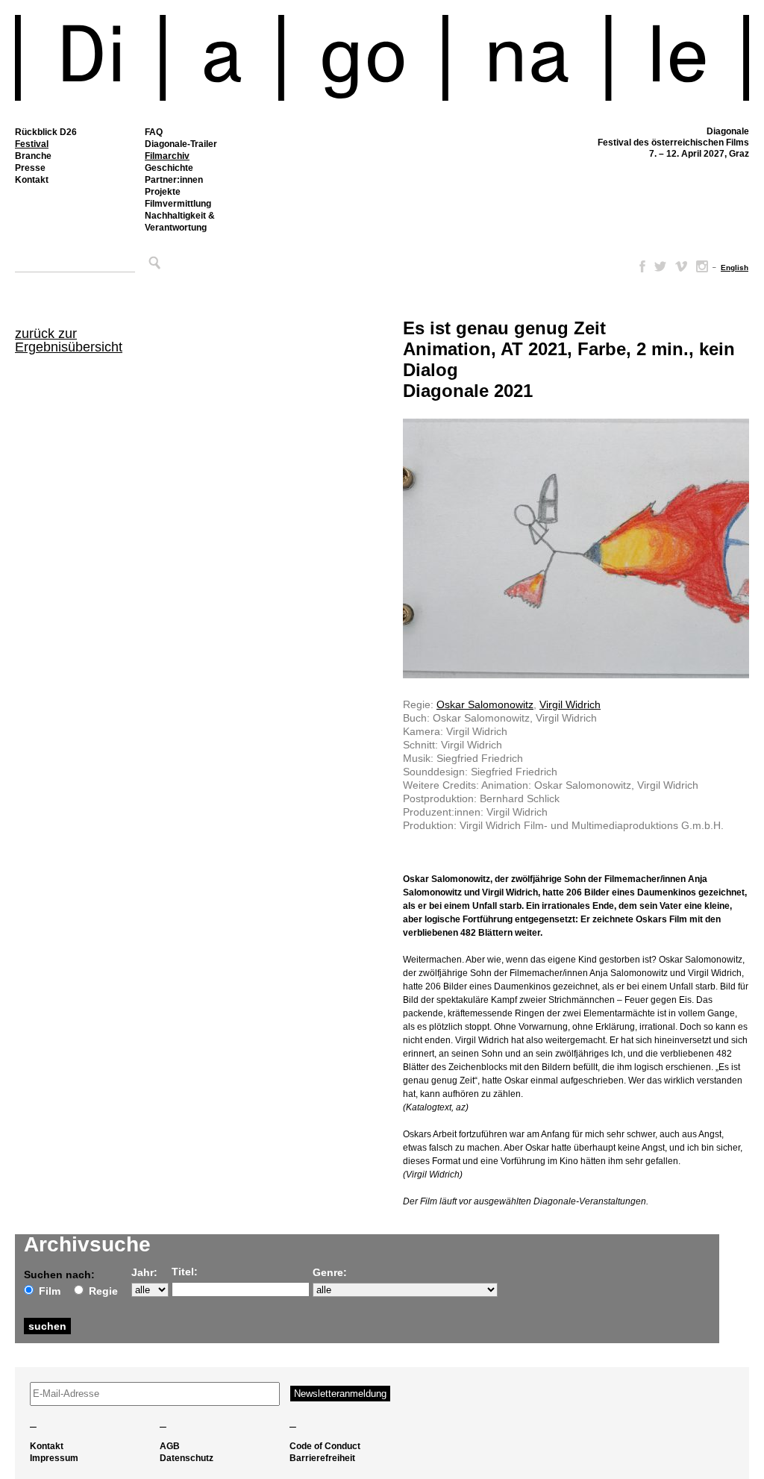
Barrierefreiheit (322, 1458)
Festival (31, 144)
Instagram (702, 266)
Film (49, 1291)
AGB (170, 1446)
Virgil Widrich (570, 704)
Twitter (660, 266)
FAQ (154, 132)
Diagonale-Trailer (181, 144)
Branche (33, 156)
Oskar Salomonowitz (484, 704)
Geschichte (169, 168)
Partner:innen (174, 180)
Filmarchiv (167, 156)
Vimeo (681, 266)
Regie (103, 1291)
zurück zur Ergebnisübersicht (68, 340)
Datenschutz (186, 1458)
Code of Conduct (324, 1446)
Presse (30, 168)
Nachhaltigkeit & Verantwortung (180, 221)
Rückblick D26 (46, 132)
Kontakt (31, 180)
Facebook (639, 266)
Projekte (163, 192)
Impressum (54, 1458)
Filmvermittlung (178, 203)
